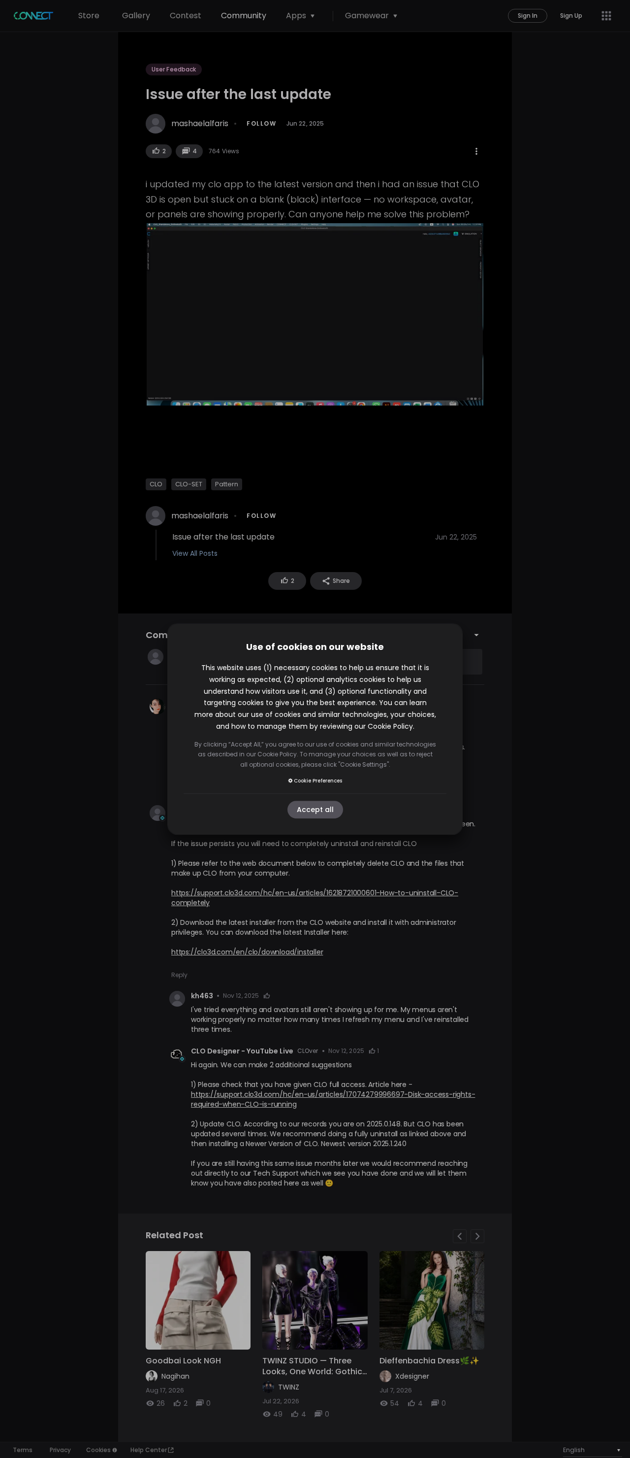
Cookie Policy (390, 726)
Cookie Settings (363, 764)
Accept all (315, 809)
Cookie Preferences (318, 780)
